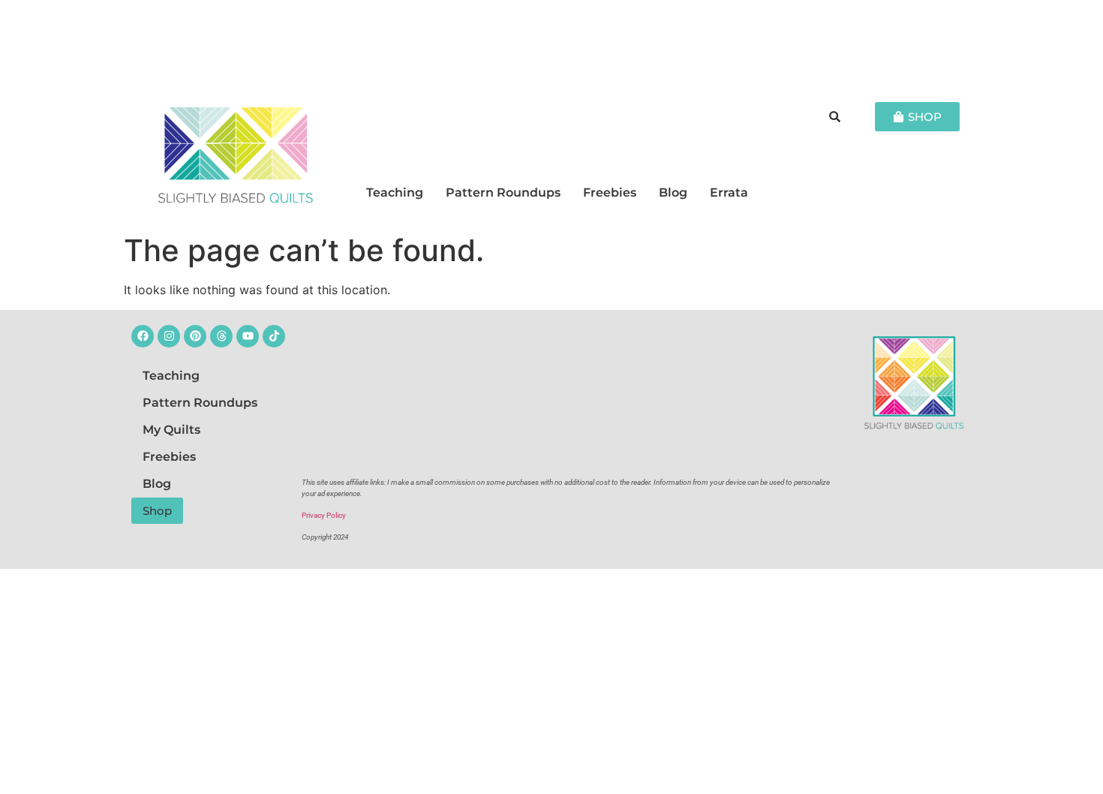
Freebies (609, 192)
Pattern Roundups (503, 192)
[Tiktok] (274, 336)
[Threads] (221, 336)
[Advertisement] (551, 41)
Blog (673, 192)
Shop (157, 511)
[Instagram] (169, 336)
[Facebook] (142, 336)
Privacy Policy (324, 515)
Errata (729, 192)
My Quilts (171, 430)
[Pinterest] (195, 336)
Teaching (394, 192)
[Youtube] (247, 336)
